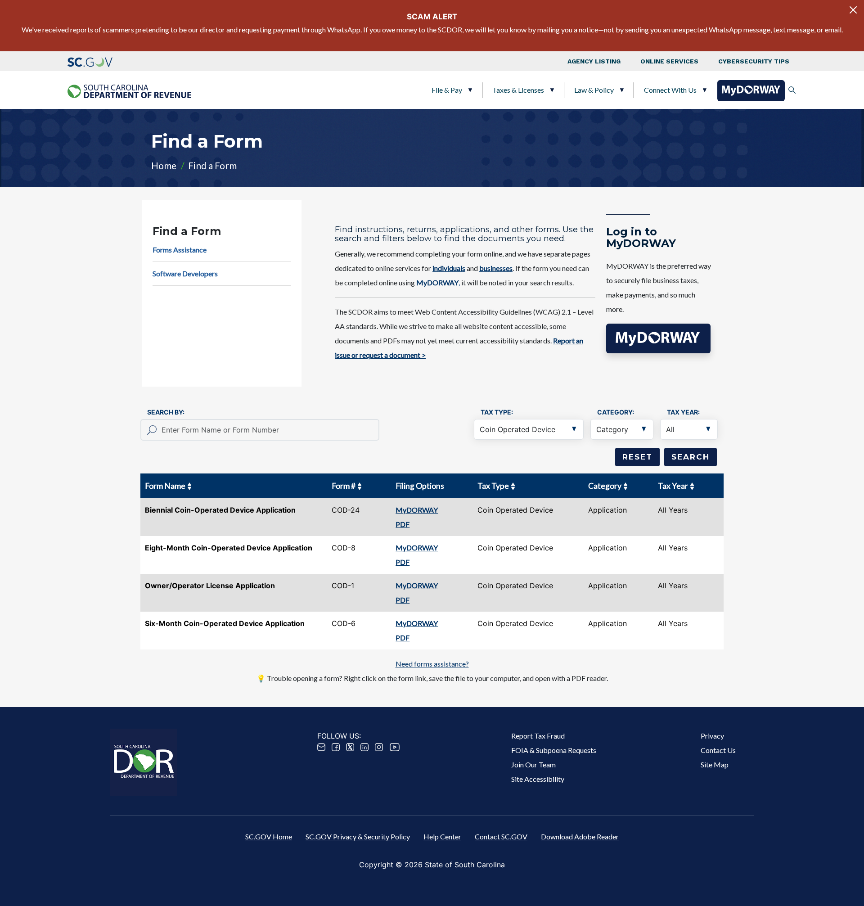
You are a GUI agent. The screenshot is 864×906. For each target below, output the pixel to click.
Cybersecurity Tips (753, 61)
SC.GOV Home (268, 836)
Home (163, 165)
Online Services (669, 61)
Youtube (394, 747)
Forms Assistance (180, 249)
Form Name (165, 486)
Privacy (712, 735)
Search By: (165, 412)
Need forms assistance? (432, 663)
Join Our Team (533, 764)
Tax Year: (683, 412)
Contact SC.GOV (501, 836)
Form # (344, 486)
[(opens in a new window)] (90, 61)
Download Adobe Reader (580, 836)
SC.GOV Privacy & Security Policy (358, 836)
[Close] (853, 10)
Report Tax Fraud (538, 735)
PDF (403, 524)
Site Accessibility (537, 779)
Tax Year (673, 486)
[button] (658, 338)
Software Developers (185, 273)
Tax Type (493, 486)
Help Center (442, 836)
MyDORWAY (417, 509)
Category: (615, 412)
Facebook (336, 747)
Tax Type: (497, 412)
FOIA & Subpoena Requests (553, 750)
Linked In (364, 747)
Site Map (715, 764)
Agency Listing (594, 61)
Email (321, 747)
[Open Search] (792, 90)
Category (604, 486)
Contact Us (718, 750)
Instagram (379, 747)
